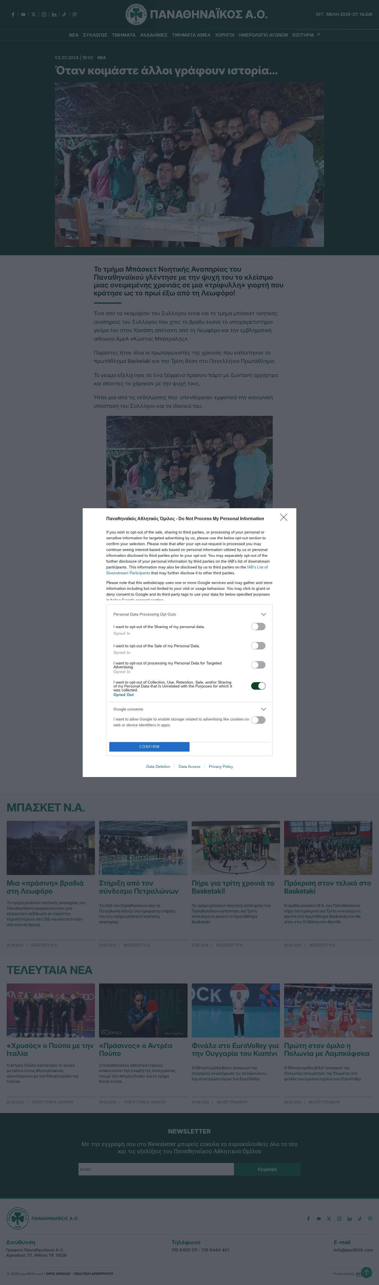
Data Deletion (158, 766)
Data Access (189, 766)
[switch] (258, 626)
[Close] (285, 519)
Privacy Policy (221, 766)
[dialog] (189, 642)
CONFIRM (149, 747)
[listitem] (189, 614)
